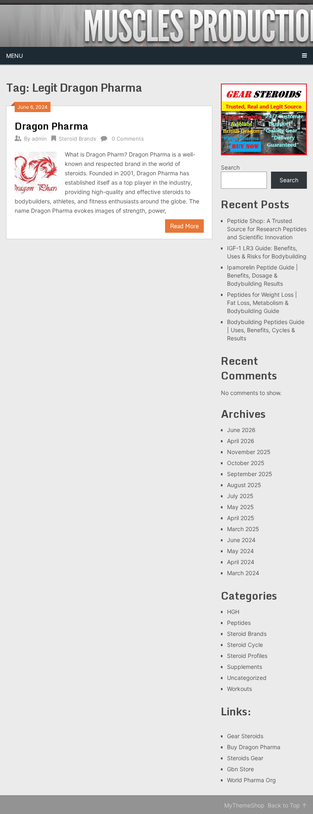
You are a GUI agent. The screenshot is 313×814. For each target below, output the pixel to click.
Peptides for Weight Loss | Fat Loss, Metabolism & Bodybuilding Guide (262, 302)
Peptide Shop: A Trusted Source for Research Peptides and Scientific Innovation (266, 228)
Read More (184, 226)
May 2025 (240, 506)
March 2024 (243, 572)
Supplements (244, 666)
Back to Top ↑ (287, 805)
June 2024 (241, 539)
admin (39, 138)
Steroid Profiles (247, 655)
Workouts (239, 688)
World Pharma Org (251, 779)
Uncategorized (247, 677)
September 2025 (249, 473)
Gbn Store (240, 768)
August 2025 (244, 484)
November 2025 (249, 451)
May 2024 (240, 550)
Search (230, 167)
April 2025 (240, 517)
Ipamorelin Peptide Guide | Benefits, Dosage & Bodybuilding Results (262, 275)
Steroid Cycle (245, 644)
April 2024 (240, 561)
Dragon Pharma (51, 126)
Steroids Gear (245, 757)
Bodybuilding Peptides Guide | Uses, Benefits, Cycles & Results (265, 330)
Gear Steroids (245, 735)
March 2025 (243, 528)
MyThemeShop (244, 805)
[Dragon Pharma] (36, 172)
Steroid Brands (77, 138)
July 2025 (240, 495)
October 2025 (246, 462)
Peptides (239, 622)
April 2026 (240, 440)
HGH (233, 611)
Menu (14, 55)
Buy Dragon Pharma (253, 746)
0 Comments (128, 138)
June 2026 (241, 429)
